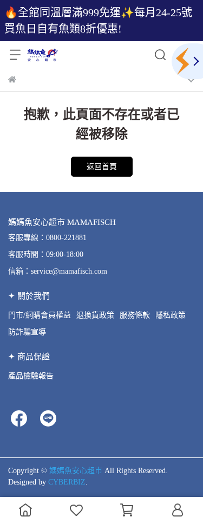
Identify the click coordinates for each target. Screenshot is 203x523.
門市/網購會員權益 (39, 315)
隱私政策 (170, 315)
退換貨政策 (95, 315)
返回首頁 (102, 167)
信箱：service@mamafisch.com (57, 271)
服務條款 (135, 315)
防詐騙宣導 (27, 332)
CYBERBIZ (67, 482)
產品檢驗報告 (31, 376)
